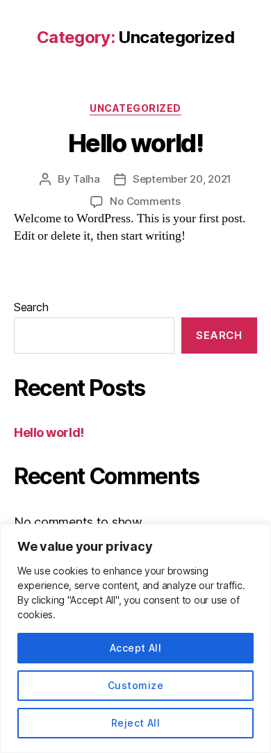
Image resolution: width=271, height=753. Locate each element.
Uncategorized (135, 108)
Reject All (136, 723)
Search (31, 307)
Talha (86, 178)
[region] (135, 638)
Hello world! (135, 143)
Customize (135, 685)
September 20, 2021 (182, 178)
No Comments (145, 201)
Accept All (136, 648)
